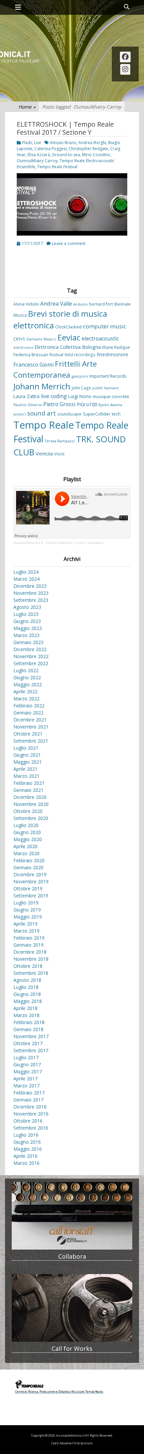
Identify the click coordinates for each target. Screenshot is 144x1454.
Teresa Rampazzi (60, 441)
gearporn (80, 376)
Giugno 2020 (27, 832)
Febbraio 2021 (29, 783)
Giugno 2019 (27, 909)
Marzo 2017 (26, 1085)
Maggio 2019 (27, 916)
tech (116, 414)
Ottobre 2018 (28, 966)
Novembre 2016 (31, 1114)
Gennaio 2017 (28, 1099)
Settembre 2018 (30, 973)
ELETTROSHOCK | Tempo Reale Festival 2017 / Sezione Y (65, 128)
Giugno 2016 (27, 1142)
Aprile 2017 (25, 1078)
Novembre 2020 (31, 804)
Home (26, 107)
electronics (23, 347)
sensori (19, 414)
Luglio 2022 (26, 670)
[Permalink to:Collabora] (72, 1216)
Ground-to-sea (66, 154)
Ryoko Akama (110, 404)
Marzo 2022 (26, 698)
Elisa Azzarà (38, 154)
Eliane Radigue (116, 347)
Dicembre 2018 (30, 952)
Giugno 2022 (27, 677)
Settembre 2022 (30, 663)
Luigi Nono (79, 396)
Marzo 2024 (26, 579)
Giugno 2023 (27, 621)
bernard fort (101, 304)
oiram (88, 1443)
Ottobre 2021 (28, 734)
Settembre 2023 (30, 600)
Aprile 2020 (25, 846)
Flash (27, 142)
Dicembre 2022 (30, 649)
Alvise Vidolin (26, 304)
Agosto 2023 (27, 607)
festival (56, 354)
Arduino (80, 304)
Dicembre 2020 (30, 797)
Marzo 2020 (26, 853)
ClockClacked (68, 327)
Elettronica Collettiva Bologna (67, 347)
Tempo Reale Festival (57, 167)
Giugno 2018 (27, 994)
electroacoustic (100, 338)
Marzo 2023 (26, 635)
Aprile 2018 (25, 1008)
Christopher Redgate (88, 148)
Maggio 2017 (27, 1071)
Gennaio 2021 (28, 790)
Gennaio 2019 (28, 945)
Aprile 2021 (25, 769)
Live (37, 142)
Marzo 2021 (26, 776)
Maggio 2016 (27, 1149)
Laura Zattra (26, 396)
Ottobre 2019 (28, 888)
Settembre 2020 (30, 818)
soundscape (69, 414)
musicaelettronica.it (28, 543)
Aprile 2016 (25, 1156)
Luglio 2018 (26, 987)
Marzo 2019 (26, 931)
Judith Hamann (105, 388)
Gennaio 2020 (28, 867)
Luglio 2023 (26, 614)
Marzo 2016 (26, 1163)
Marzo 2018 (26, 1015)
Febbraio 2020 (29, 860)
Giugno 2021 (27, 755)
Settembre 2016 (30, 1128)
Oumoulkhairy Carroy (37, 161)
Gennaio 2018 (28, 1029)
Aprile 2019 (25, 924)
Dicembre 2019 (30, 874)
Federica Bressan (30, 355)
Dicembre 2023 (30, 586)
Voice (59, 453)
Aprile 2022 (25, 691)
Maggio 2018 (27, 1001)
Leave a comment (68, 243)
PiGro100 (87, 404)
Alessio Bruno (63, 142)
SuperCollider (97, 414)
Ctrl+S (19, 339)
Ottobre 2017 (28, 1043)
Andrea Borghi (92, 142)
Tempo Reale (43, 425)
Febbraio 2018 (29, 1022)
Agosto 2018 (27, 980)
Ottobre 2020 (28, 811)
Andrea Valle (56, 303)
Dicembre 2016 (30, 1106)
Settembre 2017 (30, 1050)
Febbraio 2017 (29, 1092)
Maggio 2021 (27, 762)
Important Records (108, 376)
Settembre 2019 (30, 895)
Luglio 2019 (26, 902)
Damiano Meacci (41, 339)
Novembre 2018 (31, 959)
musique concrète (111, 396)
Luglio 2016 (26, 1135)
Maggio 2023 (27, 628)
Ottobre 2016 (28, 1121)
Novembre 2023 (31, 593)
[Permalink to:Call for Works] (72, 1308)
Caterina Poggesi (50, 148)
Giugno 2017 (27, 1064)
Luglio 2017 (26, 1057)
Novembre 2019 (31, 881)
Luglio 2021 (26, 748)
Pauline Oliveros (27, 404)
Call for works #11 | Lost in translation (74, 543)
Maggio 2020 (27, 839)
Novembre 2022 (31, 656)
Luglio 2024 (26, 572)
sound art (41, 413)
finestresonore (112, 354)
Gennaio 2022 (28, 712)
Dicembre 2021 (30, 719)
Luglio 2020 (26, 825)
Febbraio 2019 (29, 938)
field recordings (80, 354)
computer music (104, 326)
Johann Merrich (41, 386)
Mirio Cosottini (96, 154)
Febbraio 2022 (29, 705)
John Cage (81, 387)
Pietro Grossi (59, 404)
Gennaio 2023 (28, 642)
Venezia (44, 453)
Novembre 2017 (31, 1036)
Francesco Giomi (33, 364)
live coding (54, 396)
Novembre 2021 (31, 726)
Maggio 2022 (27, 684)
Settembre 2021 (30, 741)
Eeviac (69, 337)
